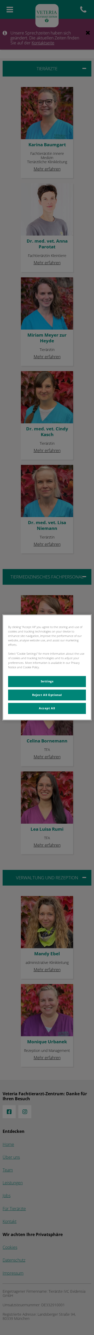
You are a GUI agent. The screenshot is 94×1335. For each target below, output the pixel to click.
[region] (47, 667)
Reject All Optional (47, 694)
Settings (47, 681)
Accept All (47, 708)
